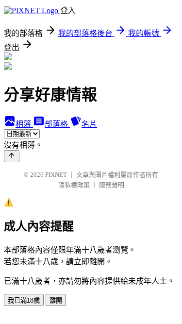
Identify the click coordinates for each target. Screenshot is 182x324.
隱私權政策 (74, 184)
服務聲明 (111, 184)
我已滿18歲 (24, 300)
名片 (89, 124)
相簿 (24, 124)
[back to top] (11, 156)
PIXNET (56, 174)
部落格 (57, 124)
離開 (56, 300)
